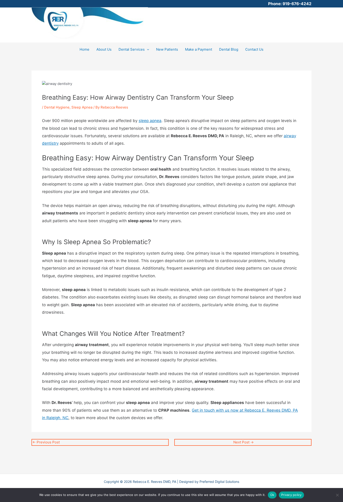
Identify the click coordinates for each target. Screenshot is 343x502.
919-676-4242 (297, 3)
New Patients (167, 49)
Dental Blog (228, 49)
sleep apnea (150, 120)
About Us (104, 49)
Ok (272, 495)
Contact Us (254, 49)
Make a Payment (198, 49)
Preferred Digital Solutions (219, 482)
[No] (337, 495)
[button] (147, 49)
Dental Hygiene (57, 107)
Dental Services (132, 49)
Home (84, 49)
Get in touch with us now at (218, 410)
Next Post (243, 442)
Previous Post (46, 442)
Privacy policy (291, 495)
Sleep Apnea (81, 107)
